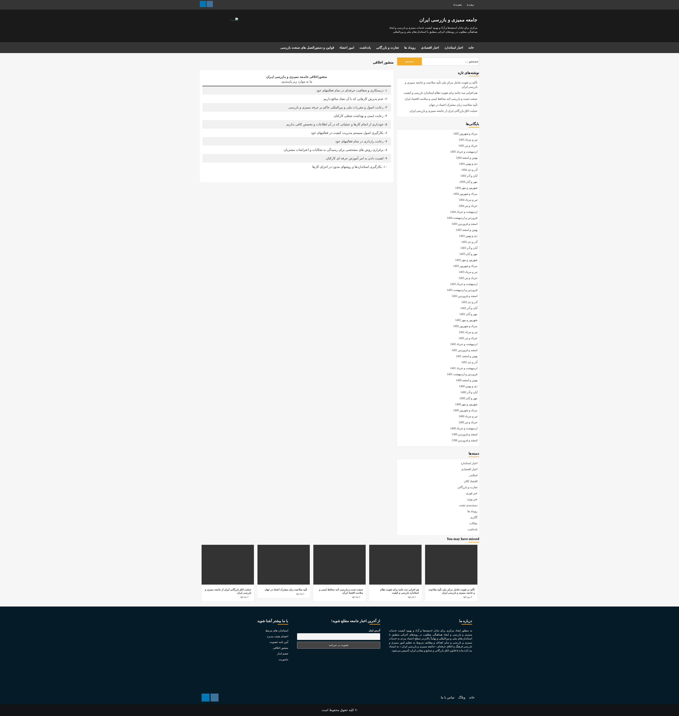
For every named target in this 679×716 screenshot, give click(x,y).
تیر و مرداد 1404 (468, 199)
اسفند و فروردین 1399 (464, 434)
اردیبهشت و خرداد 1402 (463, 344)
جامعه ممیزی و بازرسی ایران (448, 19)
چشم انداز (282, 653)
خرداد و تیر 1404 (468, 205)
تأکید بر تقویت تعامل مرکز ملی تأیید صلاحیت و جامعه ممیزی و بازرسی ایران (441, 84)
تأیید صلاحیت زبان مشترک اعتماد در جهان (453, 104)
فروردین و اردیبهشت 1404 (462, 217)
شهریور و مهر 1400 (466, 404)
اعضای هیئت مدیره (277, 636)
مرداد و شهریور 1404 (465, 193)
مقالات (473, 523)
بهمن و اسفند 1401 (466, 356)
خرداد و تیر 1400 (468, 422)
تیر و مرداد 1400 (468, 416)
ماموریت (283, 659)
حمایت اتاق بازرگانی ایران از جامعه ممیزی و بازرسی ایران (443, 110)
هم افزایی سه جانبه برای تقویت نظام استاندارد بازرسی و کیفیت (440, 92)
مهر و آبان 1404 (468, 181)
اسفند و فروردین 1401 (464, 350)
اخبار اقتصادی (430, 47)
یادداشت (365, 47)
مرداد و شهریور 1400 (465, 410)
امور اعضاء (347, 47)
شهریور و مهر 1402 (466, 320)
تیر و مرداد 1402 (468, 332)
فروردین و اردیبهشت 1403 (462, 289)
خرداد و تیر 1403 (468, 277)
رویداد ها (410, 47)
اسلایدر (473, 475)
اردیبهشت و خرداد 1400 (463, 428)
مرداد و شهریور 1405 (465, 133)
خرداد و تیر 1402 (468, 338)
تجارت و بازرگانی (387, 47)
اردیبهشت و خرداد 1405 (463, 151)
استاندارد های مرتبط (276, 630)
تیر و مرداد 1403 (468, 271)
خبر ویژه (472, 499)
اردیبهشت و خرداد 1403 (463, 283)
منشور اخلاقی (280, 647)
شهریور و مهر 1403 (466, 259)
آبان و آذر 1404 (468, 175)
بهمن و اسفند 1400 (466, 380)
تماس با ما (458, 5)
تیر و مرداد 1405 (468, 139)
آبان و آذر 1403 (468, 247)
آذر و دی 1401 (469, 362)
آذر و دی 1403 (469, 241)
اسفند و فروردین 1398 (464, 440)
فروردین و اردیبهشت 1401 (462, 374)
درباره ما (470, 5)
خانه (471, 47)
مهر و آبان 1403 (468, 253)
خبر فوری (471, 493)
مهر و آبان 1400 (468, 398)
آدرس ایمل (374, 630)
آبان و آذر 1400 (468, 392)
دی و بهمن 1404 (468, 163)
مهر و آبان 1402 (468, 314)
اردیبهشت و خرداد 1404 (463, 211)
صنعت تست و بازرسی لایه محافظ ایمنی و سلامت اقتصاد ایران (441, 98)
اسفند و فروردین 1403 (464, 223)
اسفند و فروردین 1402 (464, 296)
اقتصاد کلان (470, 481)
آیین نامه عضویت (278, 642)
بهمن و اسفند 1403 (466, 229)
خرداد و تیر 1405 (468, 145)
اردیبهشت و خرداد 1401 (463, 368)
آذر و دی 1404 (469, 169)
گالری (473, 517)
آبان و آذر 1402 (468, 308)
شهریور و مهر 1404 (466, 187)
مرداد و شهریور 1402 (465, 326)
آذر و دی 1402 (469, 302)
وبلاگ (461, 697)
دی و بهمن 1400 (468, 386)
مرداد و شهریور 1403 (465, 265)
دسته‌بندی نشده (468, 505)
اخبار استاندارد (453, 47)
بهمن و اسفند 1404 (466, 157)
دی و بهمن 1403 (468, 235)
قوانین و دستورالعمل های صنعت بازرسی (307, 47)
